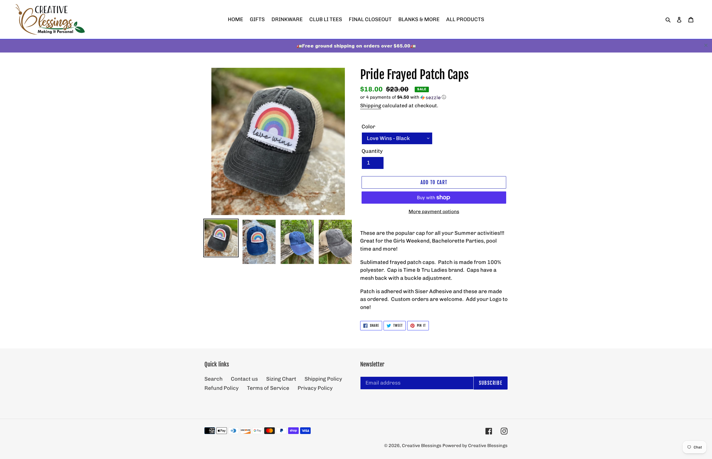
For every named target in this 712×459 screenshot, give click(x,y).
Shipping (370, 106)
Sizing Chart (281, 379)
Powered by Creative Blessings (475, 445)
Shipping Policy (323, 379)
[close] (706, 45)
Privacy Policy (315, 388)
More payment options (434, 211)
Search (213, 379)
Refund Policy (221, 388)
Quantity (372, 151)
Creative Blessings (422, 445)
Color (368, 126)
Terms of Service (268, 388)
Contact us (244, 379)
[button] (403, 97)
